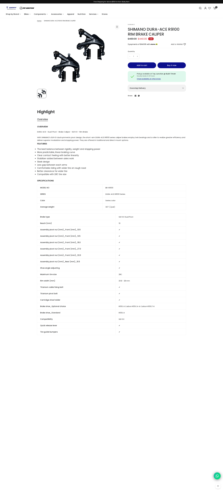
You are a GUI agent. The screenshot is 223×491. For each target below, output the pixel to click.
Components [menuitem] (40, 14)
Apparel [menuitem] (70, 14)
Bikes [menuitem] (26, 14)
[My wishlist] (209, 8)
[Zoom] (117, 26)
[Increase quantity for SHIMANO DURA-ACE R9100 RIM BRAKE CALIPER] (137, 56)
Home (39, 21)
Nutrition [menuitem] (82, 14)
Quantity (131, 51)
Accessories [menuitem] (56, 14)
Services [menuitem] (93, 14)
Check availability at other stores (149, 79)
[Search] (200, 8)
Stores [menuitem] (105, 14)
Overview (42, 119)
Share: (130, 95)
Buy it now (171, 65)
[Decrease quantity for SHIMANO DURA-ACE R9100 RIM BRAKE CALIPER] (130, 56)
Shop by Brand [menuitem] (12, 14)
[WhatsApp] (138, 95)
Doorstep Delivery (138, 88)
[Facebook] (135, 95)
